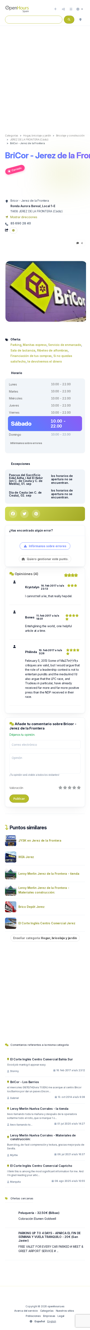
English (51, 1321)
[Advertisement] (45, 75)
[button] (79, 9)
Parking (15, 345)
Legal (61, 1315)
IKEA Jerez (26, 857)
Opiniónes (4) (26, 574)
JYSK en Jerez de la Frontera (39, 840)
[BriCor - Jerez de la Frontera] (46, 291)
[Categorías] (71, 9)
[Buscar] (80, 20)
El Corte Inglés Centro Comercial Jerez (46, 923)
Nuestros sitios (65, 1310)
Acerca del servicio (26, 1310)
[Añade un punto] (55, 9)
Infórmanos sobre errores (26, 443)
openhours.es (56, 1306)
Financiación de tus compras (31, 356)
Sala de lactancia (22, 350)
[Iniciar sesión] (63, 9)
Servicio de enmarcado (64, 345)
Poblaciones (33, 1315)
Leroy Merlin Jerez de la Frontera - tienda (48, 873)
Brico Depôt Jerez (31, 906)
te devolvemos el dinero (44, 361)
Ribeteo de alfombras (52, 350)
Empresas (49, 1315)
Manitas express (34, 345)
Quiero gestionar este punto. (47, 559)
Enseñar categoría (45, 938)
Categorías (47, 1310)
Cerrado (16, 169)
